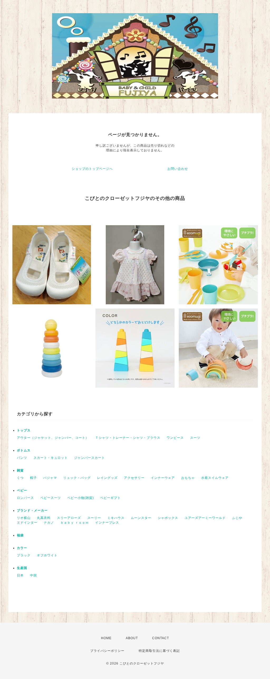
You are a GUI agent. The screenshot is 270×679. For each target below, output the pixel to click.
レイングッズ (107, 478)
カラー (22, 548)
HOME (106, 638)
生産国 (22, 568)
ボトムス (24, 450)
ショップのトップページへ (92, 169)
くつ (20, 478)
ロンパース (25, 498)
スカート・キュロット (50, 458)
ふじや (237, 518)
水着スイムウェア (215, 478)
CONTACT (160, 638)
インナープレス (107, 522)
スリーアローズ (69, 518)
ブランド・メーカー (32, 510)
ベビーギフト (110, 498)
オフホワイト (47, 555)
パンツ (22, 458)
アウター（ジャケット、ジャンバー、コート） (53, 438)
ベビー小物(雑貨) (80, 498)
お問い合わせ (177, 169)
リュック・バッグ (77, 478)
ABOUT (132, 638)
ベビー (22, 490)
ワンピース (175, 438)
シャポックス (168, 518)
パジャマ (50, 478)
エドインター (27, 522)
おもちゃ (188, 478)
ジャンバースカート (89, 458)
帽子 (33, 478)
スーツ (195, 438)
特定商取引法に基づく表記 (159, 651)
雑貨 (20, 470)
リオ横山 (24, 518)
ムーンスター (141, 518)
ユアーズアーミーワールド (205, 518)
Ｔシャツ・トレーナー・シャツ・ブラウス (127, 438)
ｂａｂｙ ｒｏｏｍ (74, 522)
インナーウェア (163, 478)
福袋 (20, 535)
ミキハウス (115, 518)
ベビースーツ (50, 498)
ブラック (24, 555)
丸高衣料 (44, 518)
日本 (20, 575)
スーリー (94, 518)
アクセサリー (134, 478)
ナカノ (49, 522)
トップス (24, 430)
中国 (33, 575)
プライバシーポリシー (107, 651)
